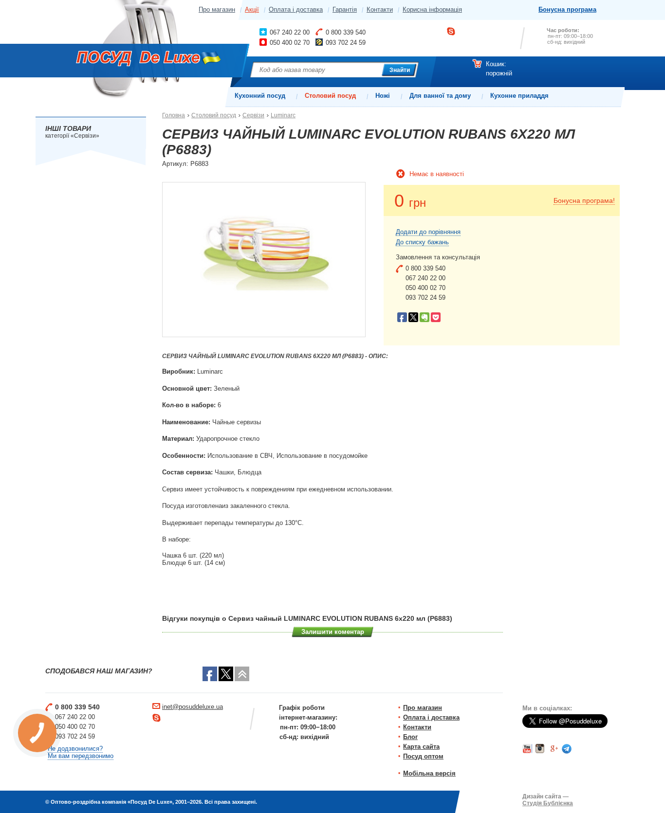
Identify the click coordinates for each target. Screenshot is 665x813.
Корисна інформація (432, 9)
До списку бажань (422, 242)
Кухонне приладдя (519, 95)
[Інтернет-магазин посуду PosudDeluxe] (137, 60)
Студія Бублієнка (547, 803)
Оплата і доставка (296, 9)
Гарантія (344, 9)
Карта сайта (421, 746)
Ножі (382, 95)
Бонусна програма (567, 9)
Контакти (380, 9)
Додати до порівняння (428, 231)
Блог (410, 737)
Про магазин (217, 9)
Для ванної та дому (440, 95)
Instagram (540, 749)
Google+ (553, 749)
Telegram (567, 749)
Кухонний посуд (260, 95)
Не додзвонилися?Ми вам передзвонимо (80, 752)
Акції (252, 9)
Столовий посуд (330, 95)
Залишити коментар (332, 631)
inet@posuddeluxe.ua (192, 706)
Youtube (527, 749)
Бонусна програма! (584, 200)
